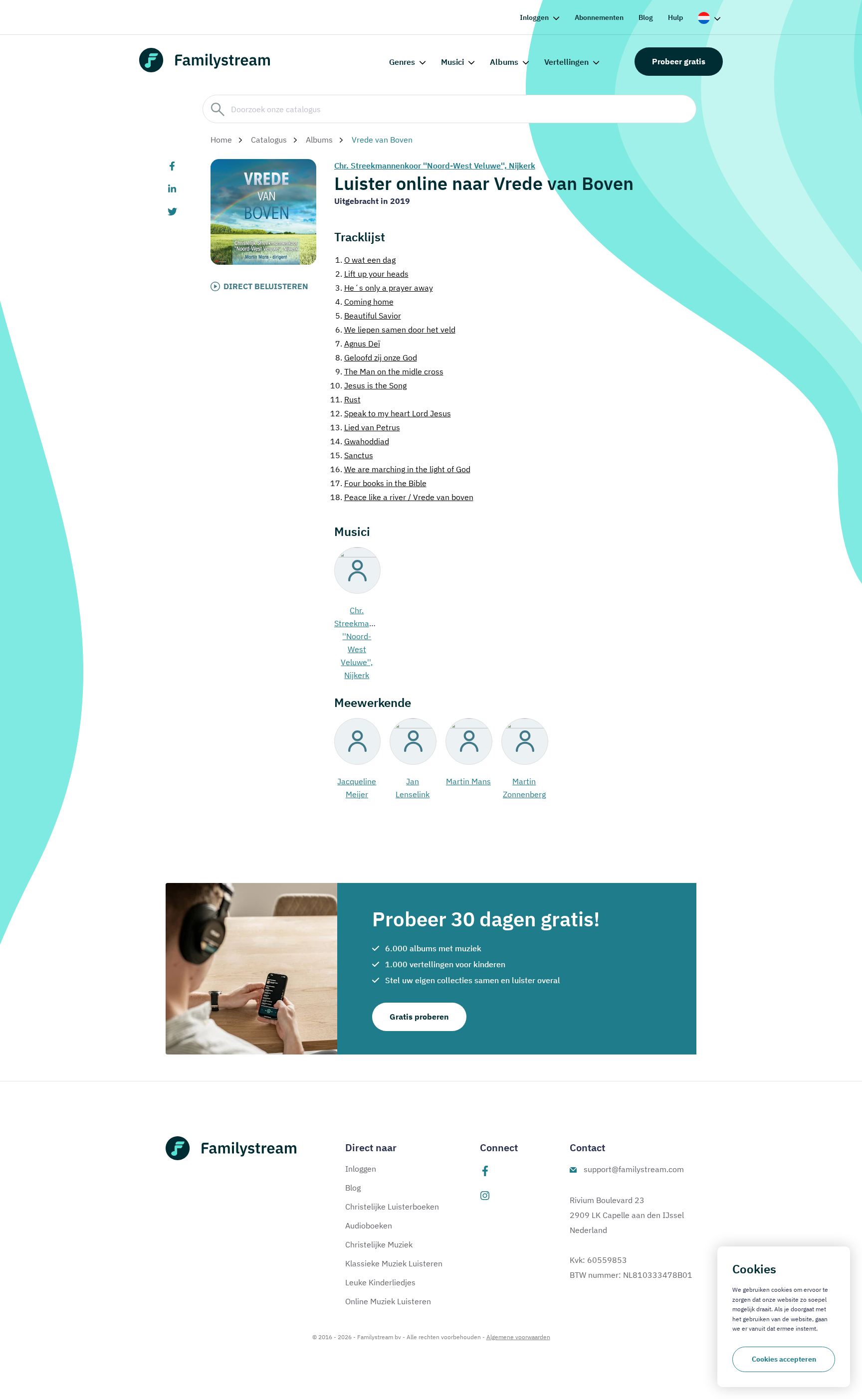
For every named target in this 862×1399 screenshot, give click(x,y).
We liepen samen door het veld (395, 330)
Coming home (364, 302)
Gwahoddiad (359, 441)
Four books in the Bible (378, 483)
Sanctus (351, 455)
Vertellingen (566, 62)
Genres (402, 62)
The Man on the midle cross (389, 371)
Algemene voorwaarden (518, 1337)
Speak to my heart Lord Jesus (390, 413)
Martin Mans (468, 781)
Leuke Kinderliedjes (380, 1282)
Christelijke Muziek (379, 1244)
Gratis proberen (419, 1017)
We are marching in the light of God (400, 469)
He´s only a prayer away (384, 288)
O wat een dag (365, 260)
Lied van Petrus (365, 427)
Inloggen (534, 17)
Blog (646, 17)
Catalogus (269, 140)
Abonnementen (599, 17)
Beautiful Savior (368, 316)
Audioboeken (368, 1225)
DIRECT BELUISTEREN (265, 286)
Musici (452, 62)
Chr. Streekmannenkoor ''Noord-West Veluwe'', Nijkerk (434, 166)
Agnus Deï (357, 344)
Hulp (675, 17)
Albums (504, 62)
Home (221, 140)
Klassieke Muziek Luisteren (393, 1263)
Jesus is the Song (368, 385)
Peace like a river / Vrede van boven (401, 497)
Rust (345, 399)
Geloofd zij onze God (376, 357)
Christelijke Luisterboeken (392, 1207)
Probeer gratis (678, 61)
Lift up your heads (372, 274)
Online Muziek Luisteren (388, 1301)
